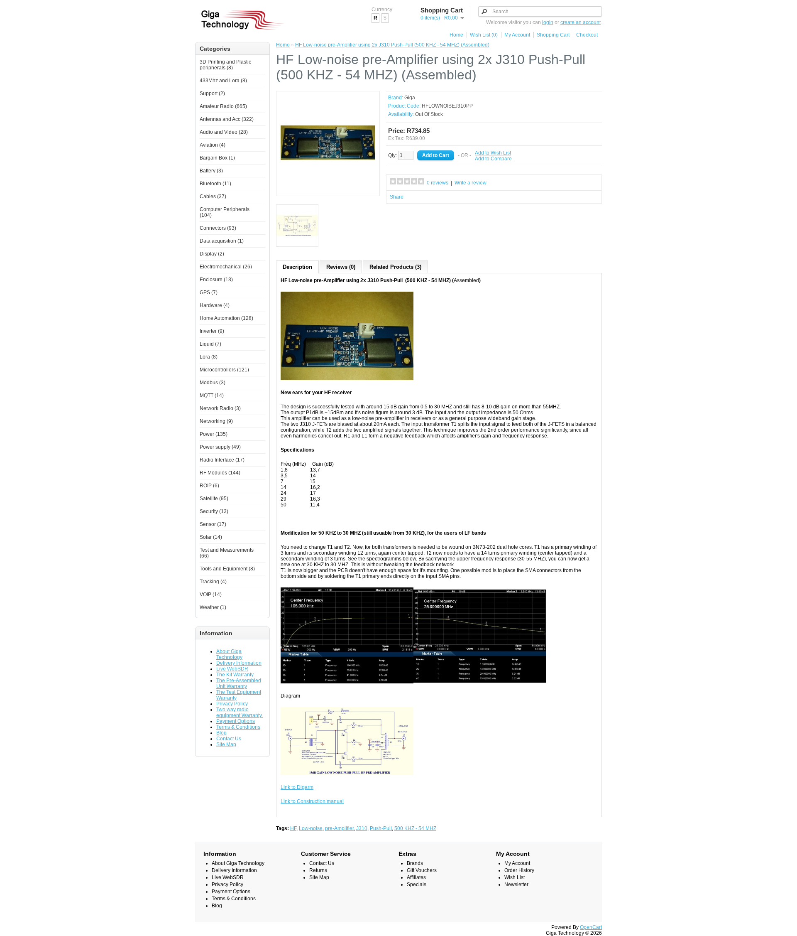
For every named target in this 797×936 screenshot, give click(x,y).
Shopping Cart (553, 35)
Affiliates (416, 877)
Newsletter (516, 884)
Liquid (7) (210, 344)
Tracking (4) (213, 582)
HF (293, 828)
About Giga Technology (229, 654)
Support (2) (212, 93)
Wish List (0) (484, 35)
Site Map (226, 744)
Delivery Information (239, 663)
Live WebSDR (232, 669)
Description (297, 267)
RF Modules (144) (220, 473)
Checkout (587, 35)
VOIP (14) (211, 594)
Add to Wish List (493, 153)
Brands (415, 863)
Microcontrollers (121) (224, 370)
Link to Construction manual (312, 801)
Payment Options (235, 721)
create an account (580, 22)
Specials (416, 884)
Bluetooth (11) (215, 184)
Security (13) (214, 511)
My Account (517, 35)
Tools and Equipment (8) (227, 569)
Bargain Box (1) (217, 158)
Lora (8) (209, 357)
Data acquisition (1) (222, 241)
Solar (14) (211, 537)
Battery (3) (211, 171)
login (547, 22)
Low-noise (311, 828)
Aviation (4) (212, 145)
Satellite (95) (214, 498)
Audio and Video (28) (224, 132)
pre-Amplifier (339, 828)
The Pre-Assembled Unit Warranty (238, 683)
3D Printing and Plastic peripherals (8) (225, 65)
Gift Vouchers (422, 870)
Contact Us (228, 739)
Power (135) (213, 434)
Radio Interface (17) (222, 460)
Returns (318, 870)
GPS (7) (209, 292)
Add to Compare (493, 159)
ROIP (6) (209, 486)
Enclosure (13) (216, 280)
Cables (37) (213, 196)
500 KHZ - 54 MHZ (415, 828)
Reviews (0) (340, 267)
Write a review (471, 183)
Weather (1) (213, 607)
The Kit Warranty (235, 675)
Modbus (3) (212, 383)
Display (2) (212, 254)
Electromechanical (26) (226, 267)
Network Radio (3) (220, 408)
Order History (519, 870)
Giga (409, 98)
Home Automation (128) (226, 318)
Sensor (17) (213, 524)
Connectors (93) (218, 228)
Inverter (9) (212, 331)
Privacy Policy (232, 704)
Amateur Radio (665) (223, 106)
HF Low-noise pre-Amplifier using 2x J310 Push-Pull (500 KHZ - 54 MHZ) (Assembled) (392, 45)
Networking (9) (216, 421)
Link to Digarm (297, 787)
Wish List (514, 877)
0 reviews (437, 183)
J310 (361, 828)
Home (456, 35)
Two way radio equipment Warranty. (239, 712)
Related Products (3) (395, 267)
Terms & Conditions (238, 727)
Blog (221, 733)
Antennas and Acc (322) (227, 119)
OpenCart (591, 927)
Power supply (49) (220, 447)
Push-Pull (381, 828)
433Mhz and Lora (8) (223, 81)
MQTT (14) (212, 395)
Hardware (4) (215, 305)
